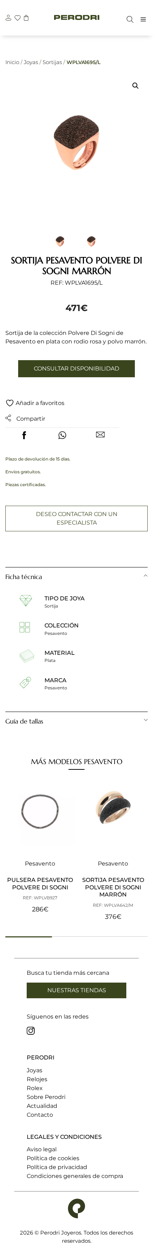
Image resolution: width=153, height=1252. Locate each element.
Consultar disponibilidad (76, 368)
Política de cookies (53, 1158)
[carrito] (26, 18)
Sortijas (52, 62)
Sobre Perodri (46, 1097)
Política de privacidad (57, 1167)
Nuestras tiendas (76, 990)
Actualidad (42, 1106)
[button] (135, 85)
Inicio (12, 62)
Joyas (31, 62)
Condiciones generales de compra (75, 1176)
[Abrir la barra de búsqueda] (128, 19)
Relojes (37, 1079)
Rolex (35, 1088)
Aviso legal (42, 1149)
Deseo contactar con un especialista (76, 518)
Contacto (40, 1114)
